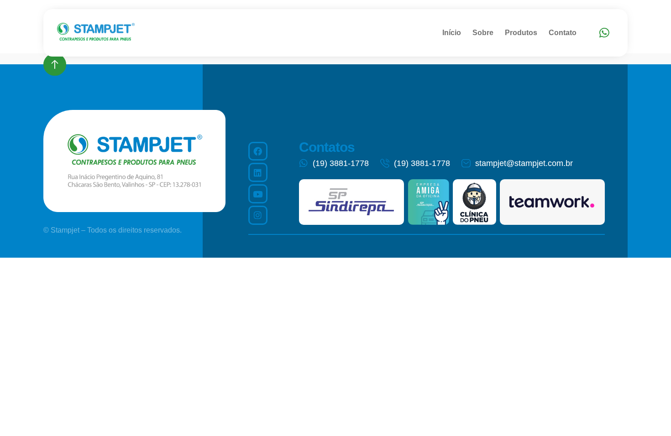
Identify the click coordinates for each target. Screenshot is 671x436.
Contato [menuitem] (563, 32)
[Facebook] (257, 151)
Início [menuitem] (451, 32)
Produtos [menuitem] (521, 32)
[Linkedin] (257, 172)
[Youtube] (257, 193)
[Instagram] (257, 215)
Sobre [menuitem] (482, 32)
